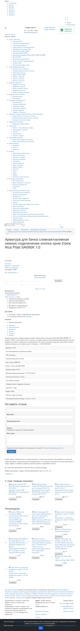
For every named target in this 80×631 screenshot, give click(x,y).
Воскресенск (9, 592)
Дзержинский (43, 592)
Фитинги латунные (18, 81)
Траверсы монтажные (20, 194)
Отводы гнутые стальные (21, 69)
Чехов (18, 596)
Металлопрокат (14, 143)
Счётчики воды (17, 96)
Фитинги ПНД (17, 63)
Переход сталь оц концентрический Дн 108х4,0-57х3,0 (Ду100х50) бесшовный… (41, 549)
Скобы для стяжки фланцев (21, 200)
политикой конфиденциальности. (66, 625)
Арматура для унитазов (20, 130)
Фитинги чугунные (18, 77)
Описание (12, 325)
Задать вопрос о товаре (12, 297)
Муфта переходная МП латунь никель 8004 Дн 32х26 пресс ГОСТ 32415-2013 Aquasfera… (42, 522)
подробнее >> (29, 316)
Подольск (71, 592)
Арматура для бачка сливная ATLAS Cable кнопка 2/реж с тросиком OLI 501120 (41, 492)
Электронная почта (13, 421)
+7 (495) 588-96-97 (49, 27)
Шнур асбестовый (18, 222)
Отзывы (11, 331)
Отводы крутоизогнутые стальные (23, 71)
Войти (69, 23)
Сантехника (12, 126)
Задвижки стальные (19, 84)
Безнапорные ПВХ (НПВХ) (21, 51)
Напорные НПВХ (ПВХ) (20, 53)
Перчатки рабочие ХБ (20, 185)
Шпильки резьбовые (19, 159)
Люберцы (35, 594)
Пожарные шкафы (18, 106)
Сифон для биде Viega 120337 (65, 560)
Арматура (16, 145)
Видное (66, 590)
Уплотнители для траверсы (21, 192)
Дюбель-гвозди (17, 167)
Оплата (11, 9)
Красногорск (20, 594)
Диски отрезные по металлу (22, 183)
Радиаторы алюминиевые (21, 124)
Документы (12, 329)
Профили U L (17, 196)
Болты (15, 171)
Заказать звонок (10, 34)
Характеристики (14, 327)
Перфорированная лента (21, 220)
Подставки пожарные (19, 108)
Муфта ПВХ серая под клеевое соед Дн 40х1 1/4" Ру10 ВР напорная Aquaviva (65, 547)
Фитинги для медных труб (21, 65)
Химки (7, 598)
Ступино (23, 596)
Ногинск (69, 596)
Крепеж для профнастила (21, 153)
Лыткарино (27, 594)
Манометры (16, 98)
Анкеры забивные (18, 163)
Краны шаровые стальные (21, 92)
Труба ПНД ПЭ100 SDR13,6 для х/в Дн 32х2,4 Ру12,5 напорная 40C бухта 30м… (17, 550)
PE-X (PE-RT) (17, 57)
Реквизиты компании (42, 611)
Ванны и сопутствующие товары (23, 128)
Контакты (12, 15)
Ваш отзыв (10, 433)
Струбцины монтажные (20, 212)
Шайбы (15, 175)
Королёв (12, 594)
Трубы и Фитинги (14, 39)
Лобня (13, 596)
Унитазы (15, 132)
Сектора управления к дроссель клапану (26, 204)
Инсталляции (17, 134)
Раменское (69, 594)
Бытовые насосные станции (22, 120)
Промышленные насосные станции (24, 116)
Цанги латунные (18, 165)
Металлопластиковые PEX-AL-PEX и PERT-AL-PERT (29, 55)
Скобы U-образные (19, 155)
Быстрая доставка (10, 590)
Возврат (11, 335)
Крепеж (11, 151)
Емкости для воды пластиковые (23, 139)
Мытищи (41, 594)
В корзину (58, 281)
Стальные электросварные (21, 43)
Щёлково (12, 598)
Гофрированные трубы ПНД (22, 49)
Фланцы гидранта (18, 110)
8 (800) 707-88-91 (49, 29)
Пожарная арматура (19, 104)
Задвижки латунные (19, 86)
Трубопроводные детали (17, 67)
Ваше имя (10, 414)
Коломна (48, 594)
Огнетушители (17, 102)
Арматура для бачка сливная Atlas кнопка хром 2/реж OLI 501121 (64, 492)
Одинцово (55, 594)
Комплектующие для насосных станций (25, 118)
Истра (7, 594)
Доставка (12, 11)
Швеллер (16, 149)
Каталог (11, 5)
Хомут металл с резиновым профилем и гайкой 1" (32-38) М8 (64, 520)
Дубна (50, 592)
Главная (9, 230)
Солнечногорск (61, 596)
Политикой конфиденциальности (52, 448)
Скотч (14, 188)
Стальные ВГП (17, 41)
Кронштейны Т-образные (21, 198)
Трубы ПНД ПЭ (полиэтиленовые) (23, 47)
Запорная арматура (15, 83)
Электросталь (20, 598)
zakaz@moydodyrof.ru (31, 32)
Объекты (11, 13)
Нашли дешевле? (40, 277)
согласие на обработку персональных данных (28, 625)
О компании (12, 3)
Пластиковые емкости (16, 137)
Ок (41, 628)
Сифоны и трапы (18, 136)
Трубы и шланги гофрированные (23, 61)
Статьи (37, 617)
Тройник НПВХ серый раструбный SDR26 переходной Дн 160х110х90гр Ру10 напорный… (18, 523)
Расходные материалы (16, 179)
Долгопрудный (24, 592)
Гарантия (12, 333)
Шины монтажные (18, 206)
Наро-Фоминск (44, 596)
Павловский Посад (33, 596)
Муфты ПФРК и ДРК (19, 75)
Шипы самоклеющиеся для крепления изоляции (28, 214)
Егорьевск (56, 592)
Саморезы (16, 161)
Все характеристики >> (12, 272)
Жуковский (63, 592)
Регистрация (71, 25)
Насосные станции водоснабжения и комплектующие (26, 114)
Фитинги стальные (18, 79)
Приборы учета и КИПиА (16, 94)
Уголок (15, 147)
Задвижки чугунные (19, 90)
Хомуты (15, 202)
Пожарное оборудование (17, 100)
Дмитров (16, 592)
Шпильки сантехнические (21, 177)
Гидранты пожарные (19, 112)
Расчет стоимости (41, 614)
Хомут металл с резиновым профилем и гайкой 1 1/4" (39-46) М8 (18, 575)
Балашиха (59, 590)
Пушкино (8, 596)
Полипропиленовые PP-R (21, 59)
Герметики (16, 187)
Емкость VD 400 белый (62, 531)
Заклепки (16, 169)
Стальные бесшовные (20, 45)
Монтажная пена (18, 181)
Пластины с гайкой (19, 157)
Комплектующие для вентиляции (19, 190)
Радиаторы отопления (16, 122)
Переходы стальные (19, 73)
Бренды (11, 7)
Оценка (9, 428)
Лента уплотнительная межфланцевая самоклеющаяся (31, 216)
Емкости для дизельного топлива (23, 141)
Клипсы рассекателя (19, 210)
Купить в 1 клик (40, 289)
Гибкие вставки (17, 218)
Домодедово (34, 592)
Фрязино (52, 596)
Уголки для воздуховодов (21, 208)
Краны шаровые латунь (20, 88)
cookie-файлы (18, 621)
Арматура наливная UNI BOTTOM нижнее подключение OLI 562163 (19, 492)
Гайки (14, 173)
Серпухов (62, 594)
